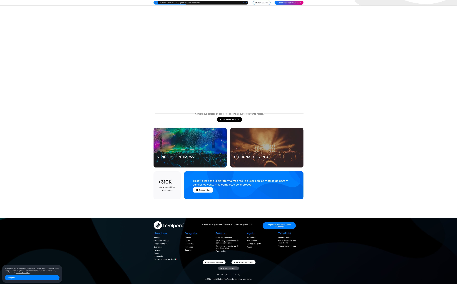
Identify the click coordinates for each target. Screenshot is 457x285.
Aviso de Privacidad (23, 273)
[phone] (239, 275)
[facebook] (218, 275)
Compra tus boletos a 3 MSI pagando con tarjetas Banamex (180, 3)
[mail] (235, 275)
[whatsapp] (230, 275)
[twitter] (226, 275)
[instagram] (222, 275)
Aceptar (11, 278)
